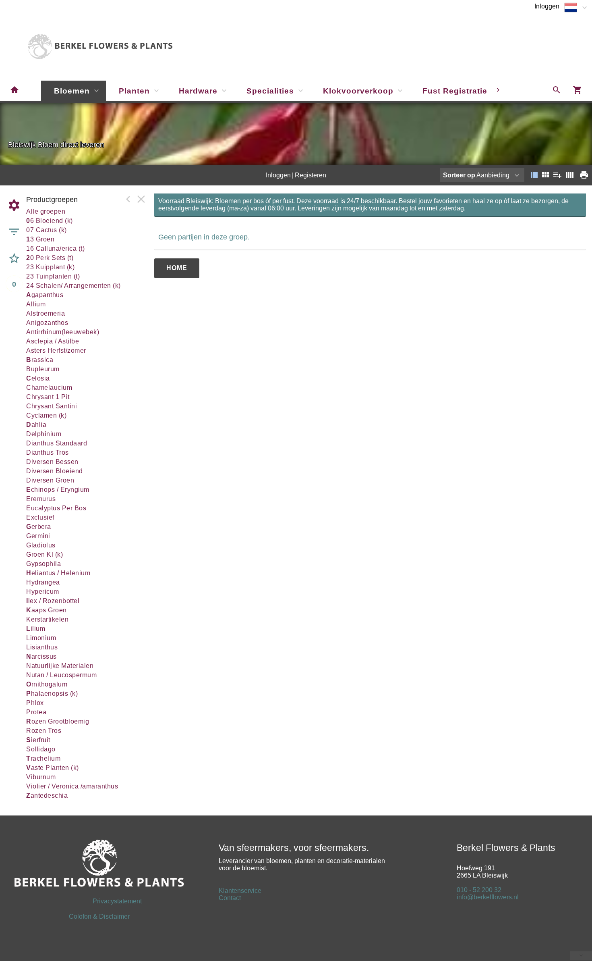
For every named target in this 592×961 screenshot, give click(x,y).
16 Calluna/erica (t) (55, 248)
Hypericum (42, 591)
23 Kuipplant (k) (50, 267)
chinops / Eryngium (57, 489)
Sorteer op (459, 175)
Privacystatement (78, 901)
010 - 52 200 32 (479, 889)
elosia (38, 378)
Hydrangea (43, 582)
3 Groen (40, 239)
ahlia (36, 424)
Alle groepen (45, 211)
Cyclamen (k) (46, 415)
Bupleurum (43, 369)
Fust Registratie (454, 91)
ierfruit (38, 739)
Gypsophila (43, 563)
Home (176, 267)
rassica (39, 359)
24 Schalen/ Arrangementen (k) (73, 285)
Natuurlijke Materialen (59, 665)
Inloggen (546, 6)
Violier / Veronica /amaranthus (72, 786)
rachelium (43, 758)
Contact (230, 897)
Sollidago (41, 749)
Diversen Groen (50, 480)
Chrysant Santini (51, 406)
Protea (36, 712)
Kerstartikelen (47, 619)
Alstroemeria (45, 313)
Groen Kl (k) (44, 554)
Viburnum (41, 777)
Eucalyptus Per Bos (56, 508)
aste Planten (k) (52, 767)
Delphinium (43, 434)
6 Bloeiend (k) (49, 220)
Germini (38, 536)
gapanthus (44, 294)
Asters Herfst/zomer (56, 350)
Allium (36, 304)
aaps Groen (46, 610)
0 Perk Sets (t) (49, 257)
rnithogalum (46, 684)
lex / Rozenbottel (52, 600)
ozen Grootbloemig (57, 721)
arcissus (41, 656)
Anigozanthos (47, 322)
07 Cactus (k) (46, 230)
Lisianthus (42, 647)
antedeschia (47, 795)
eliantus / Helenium (58, 573)
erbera (38, 526)
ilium (35, 628)
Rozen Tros (43, 730)
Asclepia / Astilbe (52, 341)
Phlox (35, 702)
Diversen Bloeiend (54, 471)
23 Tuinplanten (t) (53, 276)
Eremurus (41, 498)
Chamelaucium (49, 387)
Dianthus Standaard (56, 443)
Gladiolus (41, 545)
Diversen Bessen (52, 461)
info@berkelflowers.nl (488, 897)
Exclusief (40, 517)
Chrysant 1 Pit (47, 396)
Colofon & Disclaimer (99, 916)
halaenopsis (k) (52, 693)
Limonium (41, 637)
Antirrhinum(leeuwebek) (62, 332)
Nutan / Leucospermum (61, 675)
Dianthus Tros (47, 452)
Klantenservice (240, 890)
